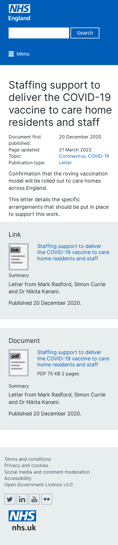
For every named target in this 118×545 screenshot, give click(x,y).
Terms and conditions (27, 459)
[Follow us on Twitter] (9, 503)
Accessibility (18, 478)
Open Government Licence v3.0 (38, 484)
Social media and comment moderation (47, 472)
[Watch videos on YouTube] (34, 503)
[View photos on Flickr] (46, 503)
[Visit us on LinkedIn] (22, 503)
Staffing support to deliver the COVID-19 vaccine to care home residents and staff (73, 252)
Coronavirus (72, 156)
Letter (65, 162)
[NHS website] (22, 529)
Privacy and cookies (26, 465)
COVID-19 (98, 156)
